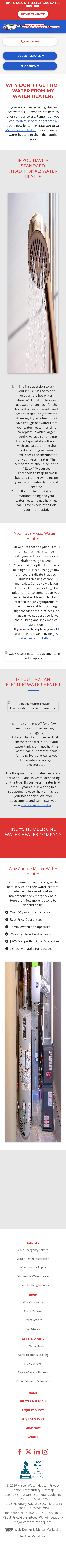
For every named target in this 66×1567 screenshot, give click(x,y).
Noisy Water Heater (33, 1346)
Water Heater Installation (33, 1259)
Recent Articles (33, 1320)
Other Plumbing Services (33, 1285)
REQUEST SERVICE (33, 1419)
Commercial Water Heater (33, 1276)
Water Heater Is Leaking (33, 1355)
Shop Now (28, 66)
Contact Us (33, 1328)
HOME (33, 1393)
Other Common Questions (33, 1381)
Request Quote (33, 14)
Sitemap (48, 1490)
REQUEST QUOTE (33, 1410)
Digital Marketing (48, 1529)
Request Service (29, 55)
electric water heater (36, 805)
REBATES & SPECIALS (33, 1401)
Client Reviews (33, 1311)
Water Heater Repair (33, 1267)
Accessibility (31, 1490)
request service (26, 121)
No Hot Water (33, 1363)
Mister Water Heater (20, 130)
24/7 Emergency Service (33, 1250)
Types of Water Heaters (33, 1372)
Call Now (31, 41)
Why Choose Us (33, 1302)
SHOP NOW (33, 1428)
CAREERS (33, 1436)
